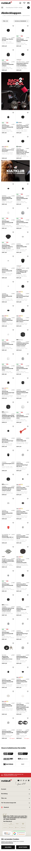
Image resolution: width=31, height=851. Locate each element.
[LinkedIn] (29, 780)
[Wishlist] (24, 3)
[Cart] (28, 3)
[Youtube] (18, 780)
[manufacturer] (8, 753)
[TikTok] (26, 780)
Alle (22, 764)
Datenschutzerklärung (7, 842)
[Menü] (11, 832)
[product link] (8, 702)
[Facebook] (21, 780)
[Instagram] (23, 780)
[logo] (6, 2)
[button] (15, 789)
